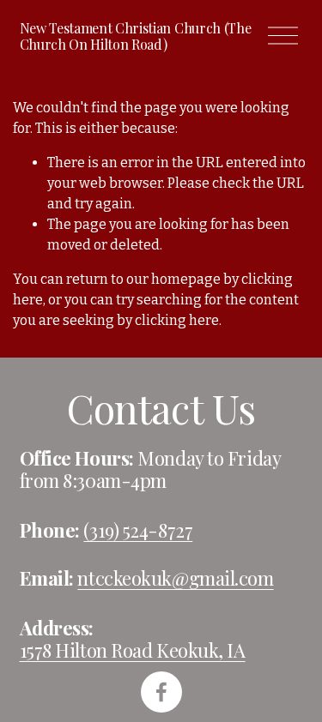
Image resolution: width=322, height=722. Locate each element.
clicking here (177, 320)
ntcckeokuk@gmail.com (175, 579)
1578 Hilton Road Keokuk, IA (133, 651)
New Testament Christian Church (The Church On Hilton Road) (136, 36)
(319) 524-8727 (137, 531)
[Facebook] (161, 692)
